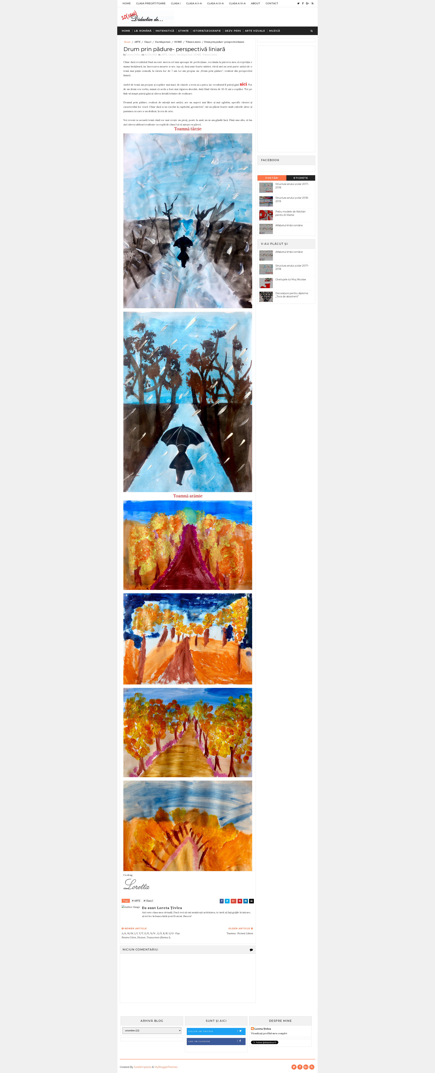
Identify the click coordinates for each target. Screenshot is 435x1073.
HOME (178, 41)
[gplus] (307, 3)
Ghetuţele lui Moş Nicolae (290, 279)
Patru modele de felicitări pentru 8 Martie (290, 213)
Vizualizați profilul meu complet (269, 1033)
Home (127, 3)
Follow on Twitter (200, 1031)
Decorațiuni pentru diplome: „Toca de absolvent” (292, 295)
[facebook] (302, 3)
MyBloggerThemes (165, 1067)
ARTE (137, 41)
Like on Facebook (199, 1041)
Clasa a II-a (194, 3)
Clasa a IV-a (237, 3)
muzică (274, 30)
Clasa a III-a (215, 3)
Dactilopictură (162, 41)
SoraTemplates (142, 1067)
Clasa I (176, 3)
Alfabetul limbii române (289, 225)
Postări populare (272, 178)
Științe (183, 30)
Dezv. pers (233, 30)
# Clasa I (148, 900)
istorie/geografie (207, 30)
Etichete (301, 177)
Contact (272, 3)
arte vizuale (255, 30)
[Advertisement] (284, 98)
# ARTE (136, 900)
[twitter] (298, 3)
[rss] (312, 3)
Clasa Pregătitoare (151, 3)
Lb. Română (143, 30)
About (255, 3)
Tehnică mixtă (193, 41)
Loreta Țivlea (262, 1028)
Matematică (165, 30)
